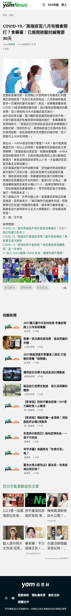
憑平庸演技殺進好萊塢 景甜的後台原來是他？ (35, 513)
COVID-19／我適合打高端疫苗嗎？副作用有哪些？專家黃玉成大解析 (35, 238)
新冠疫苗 (42, 287)
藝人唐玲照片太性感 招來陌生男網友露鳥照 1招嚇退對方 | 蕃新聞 (13, 546)
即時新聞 (26, 287)
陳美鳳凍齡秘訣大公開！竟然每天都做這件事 (57, 513)
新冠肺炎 (9, 287)
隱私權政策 (38, 595)
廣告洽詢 (53, 595)
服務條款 (23, 595)
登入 (64, 5)
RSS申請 (53, 5)
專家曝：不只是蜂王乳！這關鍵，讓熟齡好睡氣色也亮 (35, 546)
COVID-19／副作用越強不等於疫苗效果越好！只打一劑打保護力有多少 (35, 230)
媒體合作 (23, 602)
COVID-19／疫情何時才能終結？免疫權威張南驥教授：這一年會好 (34, 247)
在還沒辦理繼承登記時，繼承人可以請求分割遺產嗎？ (57, 546)
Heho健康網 (9, 44)
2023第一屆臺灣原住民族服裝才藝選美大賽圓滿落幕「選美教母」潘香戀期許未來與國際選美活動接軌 (13, 513)
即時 (11, 15)
